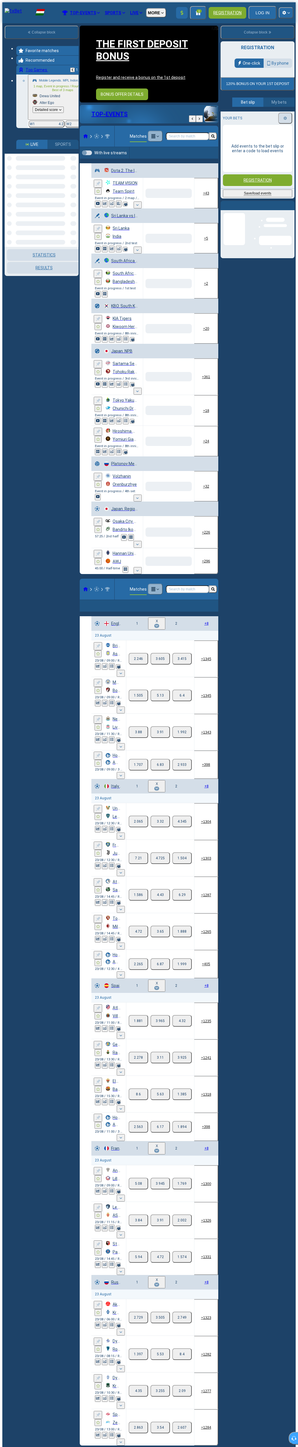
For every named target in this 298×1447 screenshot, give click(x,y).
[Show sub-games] (138, 218)
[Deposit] (182, 13)
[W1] (138, 673)
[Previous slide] (84, 66)
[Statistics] (105, 218)
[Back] (192, 123)
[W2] (182, 673)
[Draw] (119, 218)
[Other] (155, 140)
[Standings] (126, 353)
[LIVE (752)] (85, 141)
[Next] (199, 123)
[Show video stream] (98, 218)
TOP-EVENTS (109, 118)
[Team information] (125, 218)
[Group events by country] (73, 163)
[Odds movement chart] (112, 218)
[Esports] (200, 162)
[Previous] (72, 70)
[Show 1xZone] (105, 263)
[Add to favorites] (98, 205)
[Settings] (285, 118)
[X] (160, 673)
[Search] (213, 141)
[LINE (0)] (85, 603)
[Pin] (98, 198)
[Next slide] (213, 66)
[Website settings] (286, 12)
